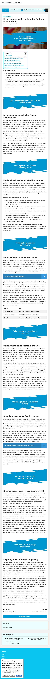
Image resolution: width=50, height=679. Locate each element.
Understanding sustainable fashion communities (15, 56)
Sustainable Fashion (7, 16)
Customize (5, 675)
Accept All (19, 675)
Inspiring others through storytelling (12, 67)
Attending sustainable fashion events (12, 63)
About (3, 656)
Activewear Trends (7, 627)
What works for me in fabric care (13, 642)
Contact (3, 658)
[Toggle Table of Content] (24, 53)
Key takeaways (9, 55)
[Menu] (47, 2)
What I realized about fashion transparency (36, 638)
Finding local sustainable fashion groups (13, 58)
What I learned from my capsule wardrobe (22, 9)
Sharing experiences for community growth (14, 65)
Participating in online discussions (12, 60)
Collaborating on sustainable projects (12, 62)
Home (3, 654)
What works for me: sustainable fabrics (14, 638)
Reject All (12, 675)
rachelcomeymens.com (12, 3)
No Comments (18, 24)
